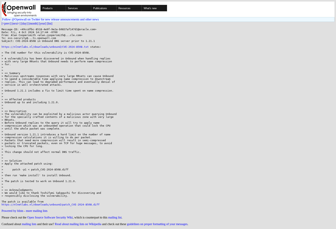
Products (48, 8)
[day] (24, 23)
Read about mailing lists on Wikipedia (78, 224)
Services (73, 8)
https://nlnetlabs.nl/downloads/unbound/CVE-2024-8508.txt (45, 46)
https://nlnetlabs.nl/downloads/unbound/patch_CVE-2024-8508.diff (51, 204)
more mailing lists (36, 210)
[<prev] (6, 23)
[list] (49, 23)
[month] (33, 23)
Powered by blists (12, 210)
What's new (150, 8)
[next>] (15, 23)
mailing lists (29, 224)
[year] (42, 23)
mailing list (115, 217)
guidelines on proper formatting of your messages (157, 224)
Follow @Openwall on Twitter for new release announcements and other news (50, 19)
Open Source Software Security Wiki (50, 217)
